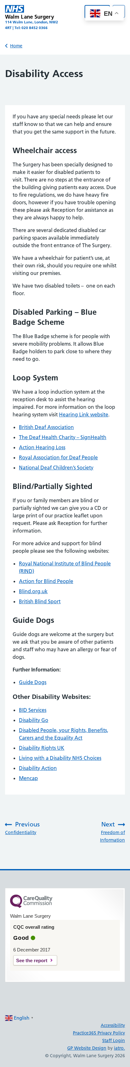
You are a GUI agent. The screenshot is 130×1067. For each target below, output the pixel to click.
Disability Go (33, 720)
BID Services (32, 710)
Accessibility (113, 1025)
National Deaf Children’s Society (56, 467)
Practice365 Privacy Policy (99, 1033)
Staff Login (113, 1040)
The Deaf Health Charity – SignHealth (62, 437)
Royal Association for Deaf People (58, 457)
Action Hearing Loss (42, 447)
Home (16, 46)
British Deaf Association (46, 427)
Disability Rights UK (41, 748)
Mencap (28, 778)
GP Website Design (86, 1048)
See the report (31, 960)
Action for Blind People (46, 581)
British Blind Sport (40, 601)
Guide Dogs (32, 682)
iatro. (119, 1048)
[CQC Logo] (31, 906)
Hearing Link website (83, 414)
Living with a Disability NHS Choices (60, 758)
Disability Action (38, 768)
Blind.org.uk (33, 591)
